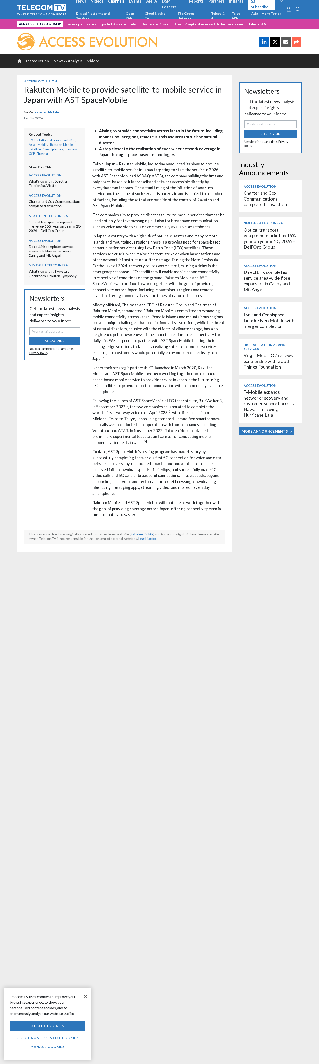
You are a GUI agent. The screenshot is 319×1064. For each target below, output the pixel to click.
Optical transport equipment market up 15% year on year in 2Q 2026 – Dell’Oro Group (55, 226)
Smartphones (53, 149)
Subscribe (55, 341)
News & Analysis (67, 60)
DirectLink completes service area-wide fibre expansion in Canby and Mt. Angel (51, 250)
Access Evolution (40, 81)
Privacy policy (38, 353)
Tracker (42, 153)
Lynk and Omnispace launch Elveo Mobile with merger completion (269, 320)
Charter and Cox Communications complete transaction (55, 203)
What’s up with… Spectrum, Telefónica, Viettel (49, 183)
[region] (47, 1024)
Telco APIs (236, 15)
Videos (93, 60)
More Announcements (265, 431)
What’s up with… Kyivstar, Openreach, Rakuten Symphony (53, 273)
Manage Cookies (48, 1047)
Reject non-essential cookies (47, 1038)
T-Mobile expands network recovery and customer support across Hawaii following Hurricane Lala (269, 403)
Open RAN (130, 15)
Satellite (35, 149)
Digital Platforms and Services (93, 15)
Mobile (42, 145)
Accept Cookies (47, 1026)
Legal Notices (148, 539)
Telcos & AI (218, 15)
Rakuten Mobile (46, 112)
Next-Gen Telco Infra (48, 216)
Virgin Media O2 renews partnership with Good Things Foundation (268, 361)
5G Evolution (38, 140)
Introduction (37, 60)
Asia (254, 13)
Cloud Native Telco (155, 15)
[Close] (85, 996)
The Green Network (185, 15)
